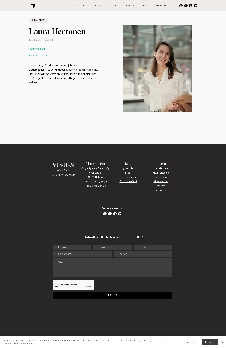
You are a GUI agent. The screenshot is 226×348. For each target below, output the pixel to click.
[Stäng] (222, 342)
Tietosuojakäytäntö (22, 343)
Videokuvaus (161, 181)
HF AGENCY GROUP (66, 175)
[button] (181, 5)
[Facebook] (186, 5)
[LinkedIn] (115, 213)
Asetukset (191, 342)
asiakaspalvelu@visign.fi (95, 181)
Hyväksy (210, 342)
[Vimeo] (195, 5)
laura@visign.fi (37, 49)
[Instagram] (190, 5)
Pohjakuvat (161, 190)
